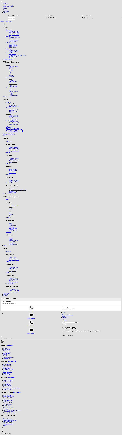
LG (10, 71)
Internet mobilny (12, 46)
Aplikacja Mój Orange (8, 369)
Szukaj (63, 321)
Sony (10, 72)
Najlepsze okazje (13, 41)
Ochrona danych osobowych (9, 420)
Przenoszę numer (7, 364)
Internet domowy (13, 43)
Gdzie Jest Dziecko (13, 121)
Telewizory (11, 82)
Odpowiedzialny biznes (8, 357)
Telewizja (8, 49)
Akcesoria (8, 87)
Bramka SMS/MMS (13, 115)
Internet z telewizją (13, 45)
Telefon (8, 36)
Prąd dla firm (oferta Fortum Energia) (11, 388)
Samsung (11, 67)
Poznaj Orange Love (13, 31)
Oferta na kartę (12, 38)
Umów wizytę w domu (8, 396)
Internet (8, 42)
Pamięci (11, 94)
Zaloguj (5, 12)
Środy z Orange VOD (14, 106)
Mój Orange (11, 110)
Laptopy (11, 80)
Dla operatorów (6, 353)
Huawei (11, 70)
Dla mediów (6, 350)
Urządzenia (8, 77)
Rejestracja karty (7, 374)
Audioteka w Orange (13, 109)
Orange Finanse (12, 54)
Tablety (10, 79)
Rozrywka (8, 102)
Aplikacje (8, 107)
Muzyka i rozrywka (13, 91)
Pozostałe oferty (9, 52)
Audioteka (5, 401)
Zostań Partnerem (7, 389)
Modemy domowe (13, 84)
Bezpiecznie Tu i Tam (8, 402)
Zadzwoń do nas (31, 326)
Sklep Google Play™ (8, 400)
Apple (10, 68)
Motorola (11, 75)
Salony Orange (6, 349)
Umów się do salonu (8, 395)
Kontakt (5, 8)
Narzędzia (8, 114)
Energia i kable (12, 93)
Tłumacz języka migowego (9, 412)
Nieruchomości (6, 355)
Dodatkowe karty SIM (14, 33)
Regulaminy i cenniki (8, 370)
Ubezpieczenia (6, 399)
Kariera (5, 354)
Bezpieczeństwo (9, 120)
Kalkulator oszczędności (14, 32)
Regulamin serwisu (7, 418)
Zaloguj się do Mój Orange (9, 134)
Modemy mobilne (13, 81)
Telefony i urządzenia (8, 380)
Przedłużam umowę (7, 365)
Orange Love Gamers (14, 35)
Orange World (6, 405)
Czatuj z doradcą (31, 318)
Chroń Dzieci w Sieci (14, 122)
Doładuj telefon (12, 117)
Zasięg (4, 9)
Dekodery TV (12, 85)
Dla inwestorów (7, 352)
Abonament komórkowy (14, 37)
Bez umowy (11, 76)
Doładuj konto (6, 368)
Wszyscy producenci (13, 66)
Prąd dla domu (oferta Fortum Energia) (17, 55)
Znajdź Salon (6, 11)
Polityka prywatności (8, 421)
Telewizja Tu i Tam (7, 404)
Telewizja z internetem (14, 50)
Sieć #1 (5, 425)
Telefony (8, 65)
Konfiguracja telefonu (14, 116)
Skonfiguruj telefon (7, 372)
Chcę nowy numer (7, 367)
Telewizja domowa (13, 51)
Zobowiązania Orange (8, 411)
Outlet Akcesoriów (13, 95)
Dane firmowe (6, 358)
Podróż (10, 90)
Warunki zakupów (7, 422)
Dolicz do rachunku (13, 119)
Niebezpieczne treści (8, 424)
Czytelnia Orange (13, 105)
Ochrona (11, 89)
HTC (10, 74)
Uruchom (11, 18)
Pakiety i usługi (12, 57)
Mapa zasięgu (6, 293)
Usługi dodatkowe (7, 386)
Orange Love (9, 30)
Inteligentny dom (13, 56)
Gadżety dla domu (13, 86)
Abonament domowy (13, 40)
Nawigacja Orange (13, 111)
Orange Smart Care (13, 124)
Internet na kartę (12, 47)
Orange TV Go (12, 103)
